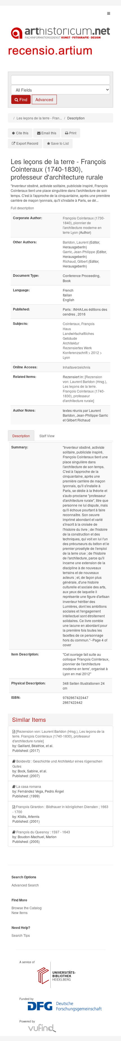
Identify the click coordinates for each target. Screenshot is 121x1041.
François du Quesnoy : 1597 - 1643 (43, 831)
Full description (22, 207)
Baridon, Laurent (75, 242)
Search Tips (21, 935)
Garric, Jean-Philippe (79, 251)
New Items (20, 912)
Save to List (60, 143)
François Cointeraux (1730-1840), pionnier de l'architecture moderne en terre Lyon (84, 225)
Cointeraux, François (79, 323)
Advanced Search (25, 885)
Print (72, 132)
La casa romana (28, 786)
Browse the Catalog (27, 907)
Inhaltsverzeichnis (76, 367)
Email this (48, 132)
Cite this (22, 132)
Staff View (47, 435)
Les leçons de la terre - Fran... (39, 117)
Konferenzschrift (75, 352)
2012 (95, 352)
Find (22, 99)
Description (21, 435)
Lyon (66, 357)
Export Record (27, 143)
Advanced (44, 99)
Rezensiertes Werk (77, 347)
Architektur (71, 343)
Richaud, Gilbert (75, 261)
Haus (67, 328)
